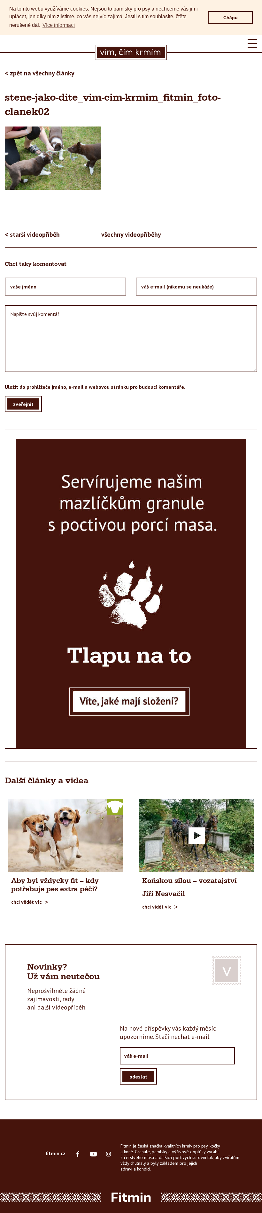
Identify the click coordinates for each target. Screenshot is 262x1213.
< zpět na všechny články (39, 73)
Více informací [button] (58, 25)
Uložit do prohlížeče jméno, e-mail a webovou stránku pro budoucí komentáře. (95, 387)
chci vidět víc (156, 906)
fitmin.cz (56, 1153)
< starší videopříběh (32, 234)
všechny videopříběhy (131, 234)
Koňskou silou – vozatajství (189, 881)
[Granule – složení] (131, 593)
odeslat (138, 1076)
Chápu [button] (230, 17)
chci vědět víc (26, 902)
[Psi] (115, 806)
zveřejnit (23, 404)
